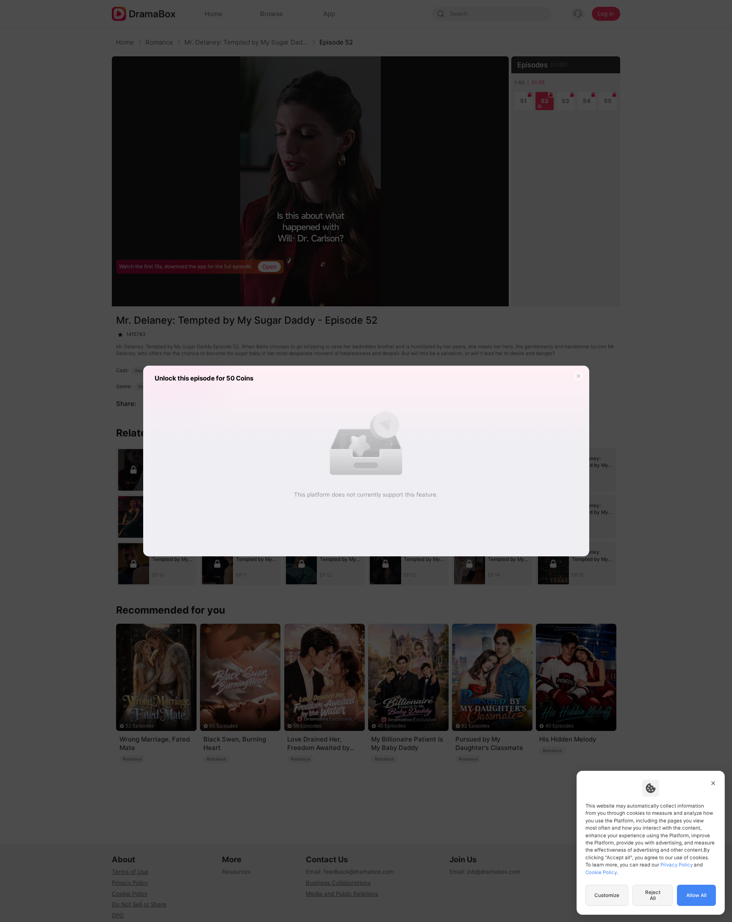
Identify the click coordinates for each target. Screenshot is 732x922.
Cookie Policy (601, 872)
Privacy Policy (676, 865)
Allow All (696, 895)
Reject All (652, 895)
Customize (606, 895)
